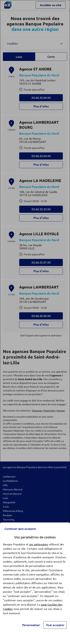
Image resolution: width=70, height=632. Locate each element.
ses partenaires (38, 544)
